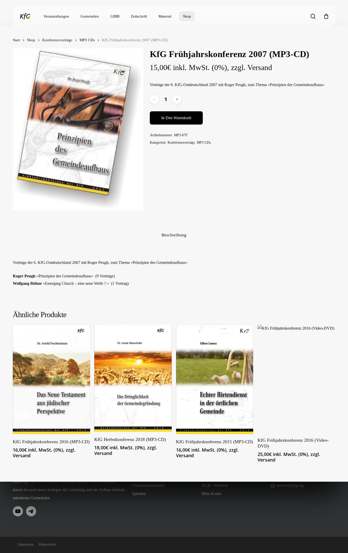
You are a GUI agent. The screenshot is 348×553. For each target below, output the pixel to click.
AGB (206, 485)
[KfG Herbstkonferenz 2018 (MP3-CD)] (133, 378)
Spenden (139, 493)
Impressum (26, 544)
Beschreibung (174, 235)
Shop (31, 40)
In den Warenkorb (176, 118)
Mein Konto (211, 493)
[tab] (174, 235)
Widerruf (221, 485)
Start (16, 40)
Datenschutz (47, 544)
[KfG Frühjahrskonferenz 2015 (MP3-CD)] (214, 379)
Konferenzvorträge (57, 40)
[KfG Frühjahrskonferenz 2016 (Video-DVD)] (296, 378)
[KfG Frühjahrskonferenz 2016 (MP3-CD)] (51, 379)
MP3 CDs (87, 40)
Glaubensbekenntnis (148, 485)
